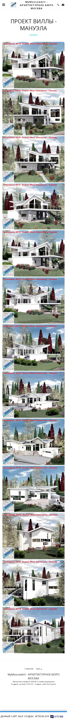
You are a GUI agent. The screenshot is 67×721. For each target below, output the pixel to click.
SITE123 (29, 684)
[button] (3, 4)
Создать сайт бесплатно (45, 684)
